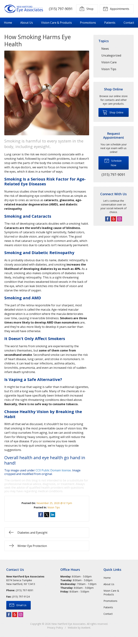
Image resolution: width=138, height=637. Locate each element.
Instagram (119, 218)
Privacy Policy (55, 627)
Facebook (107, 218)
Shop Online (116, 112)
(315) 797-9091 (61, 8)
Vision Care (109, 62)
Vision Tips (53, 507)
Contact (129, 23)
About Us (26, 23)
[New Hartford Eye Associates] (23, 9)
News (105, 49)
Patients (109, 23)
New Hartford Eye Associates (68, 624)
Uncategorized (111, 55)
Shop (89, 9)
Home (8, 23)
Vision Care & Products (56, 23)
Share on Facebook (40, 514)
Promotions (88, 23)
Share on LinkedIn (52, 514)
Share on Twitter (46, 514)
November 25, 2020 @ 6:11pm (54, 503)
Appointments (119, 9)
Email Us (21, 605)
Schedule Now (116, 163)
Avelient (85, 627)
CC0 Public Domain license (53, 470)
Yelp (113, 218)
